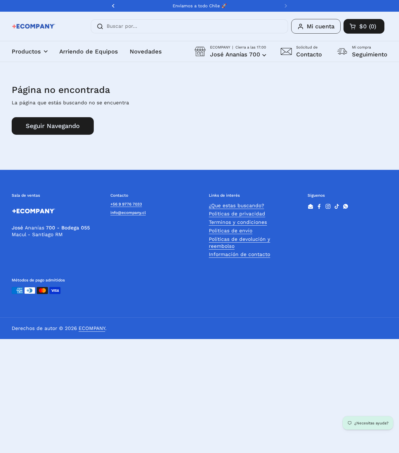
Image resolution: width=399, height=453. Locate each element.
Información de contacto (239, 254)
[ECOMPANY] (33, 26)
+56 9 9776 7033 (126, 204)
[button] (230, 51)
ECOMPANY (92, 328)
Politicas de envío (230, 231)
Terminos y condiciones (238, 222)
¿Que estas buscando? (236, 205)
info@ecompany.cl (128, 212)
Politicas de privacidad (237, 214)
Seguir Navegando (53, 125)
